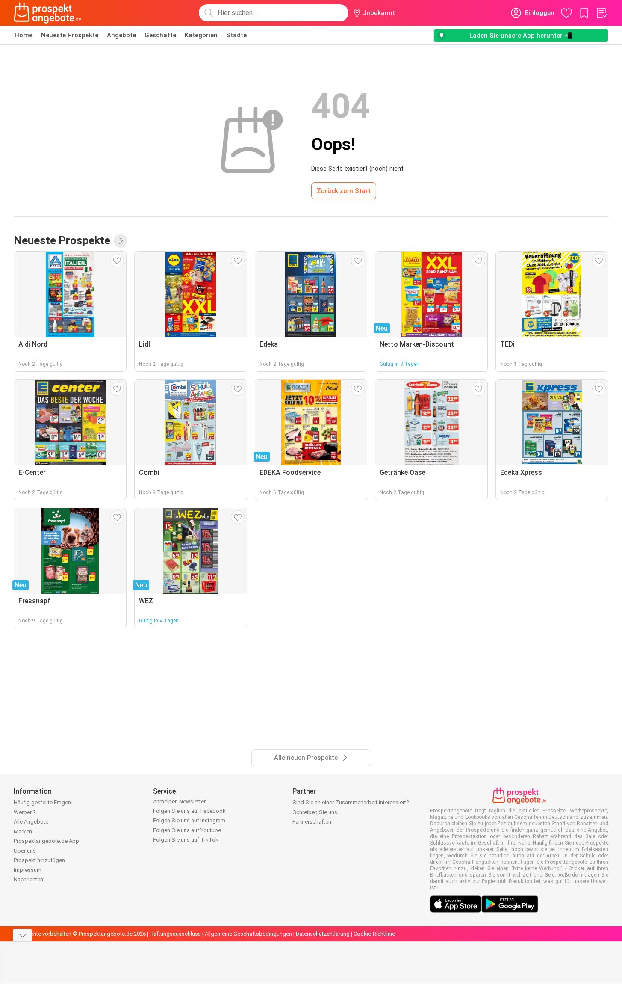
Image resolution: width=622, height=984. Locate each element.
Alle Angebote (31, 821)
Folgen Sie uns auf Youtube (187, 830)
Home (23, 35)
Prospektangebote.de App (46, 841)
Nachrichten (28, 879)
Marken (23, 831)
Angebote (121, 35)
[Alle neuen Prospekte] (120, 241)
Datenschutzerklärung (323, 934)
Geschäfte (160, 35)
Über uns (25, 851)
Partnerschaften (311, 821)
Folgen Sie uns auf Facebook (189, 811)
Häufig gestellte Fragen (42, 802)
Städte (236, 35)
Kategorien (201, 35)
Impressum (27, 870)
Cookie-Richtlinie (374, 934)
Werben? (25, 812)
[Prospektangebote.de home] (47, 13)
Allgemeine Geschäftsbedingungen (248, 934)
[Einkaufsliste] (601, 13)
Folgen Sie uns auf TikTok (185, 839)
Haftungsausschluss (175, 934)
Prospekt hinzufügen (39, 860)
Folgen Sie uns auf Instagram (189, 820)
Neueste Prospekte (69, 35)
